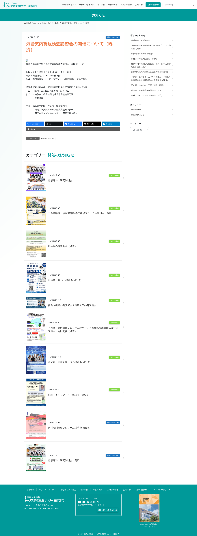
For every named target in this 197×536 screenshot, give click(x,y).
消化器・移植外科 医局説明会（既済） (70, 362)
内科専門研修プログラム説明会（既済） (70, 427)
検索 (192, 4)
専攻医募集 (97, 490)
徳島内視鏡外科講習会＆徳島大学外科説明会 (72, 305)
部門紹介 (84, 490)
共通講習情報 (112, 490)
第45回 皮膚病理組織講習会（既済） (147, 90)
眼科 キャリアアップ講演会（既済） (68, 395)
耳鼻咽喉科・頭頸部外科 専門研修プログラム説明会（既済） (81, 213)
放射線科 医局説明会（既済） (65, 460)
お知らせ (127, 490)
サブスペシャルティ (47, 490)
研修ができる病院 (68, 490)
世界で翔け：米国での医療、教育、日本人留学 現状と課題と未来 (151, 65)
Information (114, 175)
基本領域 (30, 490)
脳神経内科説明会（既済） (62, 246)
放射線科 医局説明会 (60, 180)
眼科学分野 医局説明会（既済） (65, 280)
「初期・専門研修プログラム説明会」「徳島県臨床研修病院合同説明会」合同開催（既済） (83, 329)
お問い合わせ (153, 4)
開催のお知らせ (113, 37)
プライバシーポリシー (161, 490)
